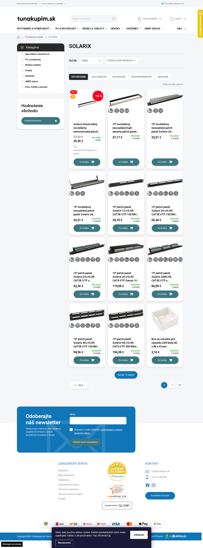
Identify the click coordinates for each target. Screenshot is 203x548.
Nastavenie (64, 542)
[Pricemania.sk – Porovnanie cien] (117, 491)
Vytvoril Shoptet (155, 536)
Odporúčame (78, 77)
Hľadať (114, 19)
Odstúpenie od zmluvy (68, 485)
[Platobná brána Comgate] (101, 524)
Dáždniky (29, 76)
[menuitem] (35, 28)
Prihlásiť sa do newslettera (85, 442)
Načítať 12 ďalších (126, 375)
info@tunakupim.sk (160, 471)
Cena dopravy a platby (52, 3)
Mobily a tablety (33, 65)
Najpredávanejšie (141, 77)
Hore (81, 385)
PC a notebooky (33, 59)
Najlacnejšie (99, 77)
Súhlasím (139, 534)
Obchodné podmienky (27, 3)
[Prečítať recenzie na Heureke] (117, 471)
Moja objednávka (66, 475)
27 (180, 385)
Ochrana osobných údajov (70, 494)
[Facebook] (147, 484)
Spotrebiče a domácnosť (37, 54)
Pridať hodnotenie (33, 120)
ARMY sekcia (31, 81)
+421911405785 (159, 477)
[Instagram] (153, 484)
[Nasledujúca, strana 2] (172, 385)
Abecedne (163, 77)
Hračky (28, 70)
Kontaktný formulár (160, 495)
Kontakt (62, 498)
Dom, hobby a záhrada (36, 87)
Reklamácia (63, 480)
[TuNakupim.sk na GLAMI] (117, 505)
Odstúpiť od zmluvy (11, 544)
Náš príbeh (63, 470)
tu (110, 535)
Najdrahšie (119, 77)
